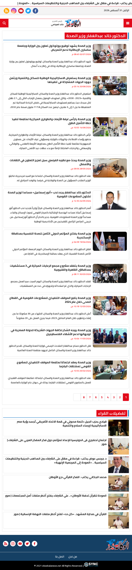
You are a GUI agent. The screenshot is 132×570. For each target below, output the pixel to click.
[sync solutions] (91, 565)
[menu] (127, 23)
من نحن (72, 556)
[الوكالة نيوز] (117, 544)
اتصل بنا (59, 556)
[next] (77, 397)
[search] (4, 23)
